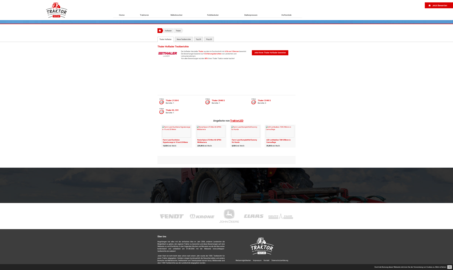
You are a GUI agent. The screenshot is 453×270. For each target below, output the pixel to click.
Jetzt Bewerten (439, 5)
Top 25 (198, 39)
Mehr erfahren (440, 267)
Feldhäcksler (213, 15)
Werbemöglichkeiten (243, 260)
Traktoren (144, 15)
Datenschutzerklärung (280, 260)
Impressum (257, 260)
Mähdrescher (176, 15)
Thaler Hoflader (165, 39)
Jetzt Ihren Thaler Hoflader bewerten (270, 53)
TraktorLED (236, 120)
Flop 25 (209, 39)
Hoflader (168, 31)
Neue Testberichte (184, 39)
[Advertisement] (226, 77)
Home (122, 15)
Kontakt (266, 260)
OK (450, 267)
